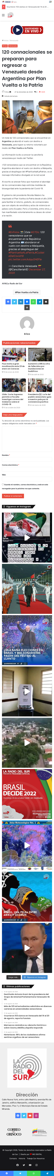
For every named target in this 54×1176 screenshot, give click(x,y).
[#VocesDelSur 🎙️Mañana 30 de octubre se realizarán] (27, 897)
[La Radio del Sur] (10, 15)
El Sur (5, 46)
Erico (7, 92)
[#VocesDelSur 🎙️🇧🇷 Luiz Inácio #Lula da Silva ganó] (27, 640)
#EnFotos (14, 232)
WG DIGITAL (37, 1154)
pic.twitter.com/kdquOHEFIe (25, 259)
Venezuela (14, 40)
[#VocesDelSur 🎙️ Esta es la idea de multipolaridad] (27, 948)
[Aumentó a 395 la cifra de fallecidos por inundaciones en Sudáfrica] (40, 354)
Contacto (13, 1158)
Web (4, 475)
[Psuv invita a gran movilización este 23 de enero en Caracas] (14, 354)
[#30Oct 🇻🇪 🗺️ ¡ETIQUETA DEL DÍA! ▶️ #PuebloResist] (27, 743)
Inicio (6, 40)
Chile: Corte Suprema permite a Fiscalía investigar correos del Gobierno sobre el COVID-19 (12, 399)
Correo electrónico (10, 465)
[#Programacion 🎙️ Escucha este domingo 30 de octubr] (27, 794)
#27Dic (35, 232)
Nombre (6, 455)
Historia (22, 1158)
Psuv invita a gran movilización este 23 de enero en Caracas (13, 366)
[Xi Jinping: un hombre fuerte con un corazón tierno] (27, 589)
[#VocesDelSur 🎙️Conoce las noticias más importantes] (27, 538)
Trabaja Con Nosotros (36, 1158)
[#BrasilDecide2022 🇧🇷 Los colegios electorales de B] (27, 691)
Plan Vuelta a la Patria (27, 292)
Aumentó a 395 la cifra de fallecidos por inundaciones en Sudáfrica (39, 367)
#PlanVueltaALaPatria (21, 252)
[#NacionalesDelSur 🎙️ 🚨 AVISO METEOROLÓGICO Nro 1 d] (27, 845)
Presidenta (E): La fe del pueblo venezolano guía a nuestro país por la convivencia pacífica (39, 398)
